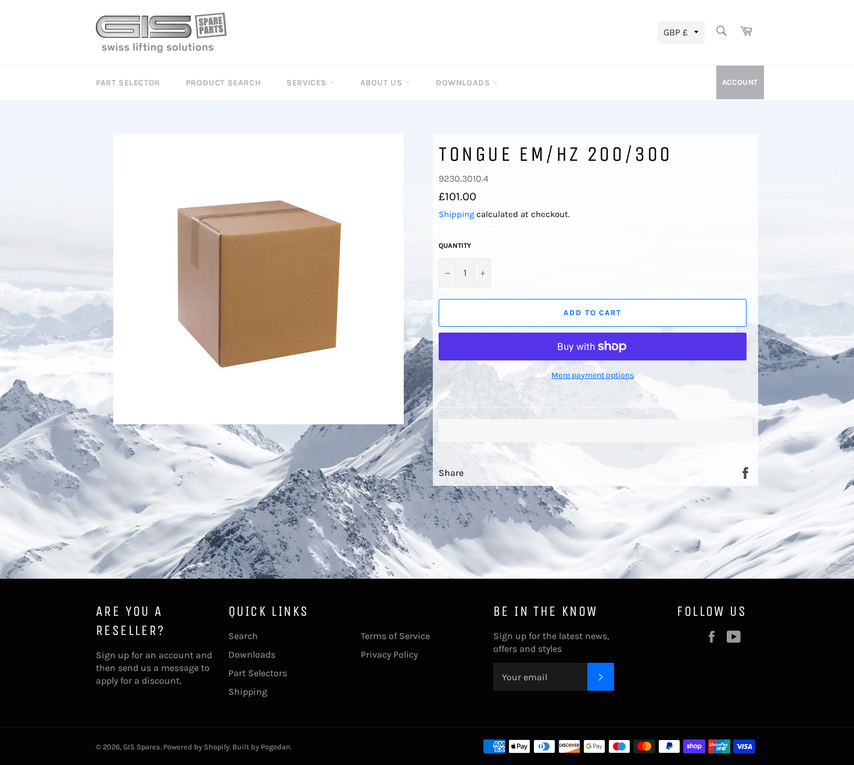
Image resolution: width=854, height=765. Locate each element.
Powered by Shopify (196, 746)
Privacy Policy (389, 654)
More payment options (592, 375)
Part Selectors (257, 673)
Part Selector (128, 83)
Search (243, 635)
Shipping (456, 214)
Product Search (223, 83)
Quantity (455, 245)
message (180, 667)
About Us (382, 83)
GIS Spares (141, 746)
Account (740, 82)
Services (307, 83)
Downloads (464, 83)
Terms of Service (395, 635)
